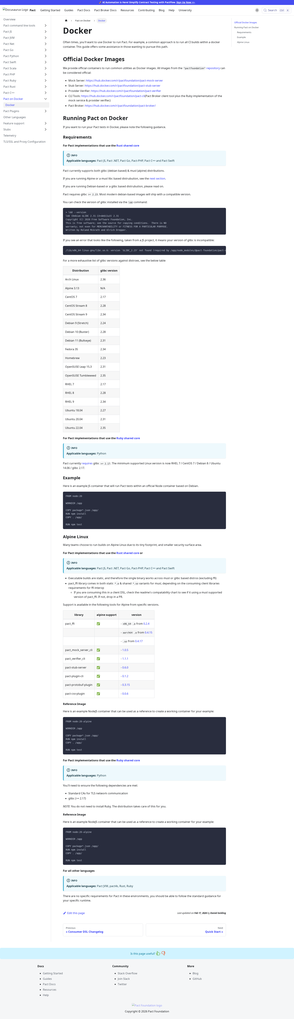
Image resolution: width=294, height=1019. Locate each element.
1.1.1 (125, 658)
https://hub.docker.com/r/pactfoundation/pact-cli (113, 96)
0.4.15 (148, 632)
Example (241, 37)
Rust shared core (127, 145)
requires (87, 463)
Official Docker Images (245, 22)
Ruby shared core (128, 438)
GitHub (197, 979)
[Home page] (66, 20)
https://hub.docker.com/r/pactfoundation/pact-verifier (126, 91)
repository (213, 68)
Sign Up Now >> (185, 2)
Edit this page (76, 913)
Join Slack (124, 979)
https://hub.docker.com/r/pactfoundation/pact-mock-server (124, 80)
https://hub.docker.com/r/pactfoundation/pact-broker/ (120, 106)
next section (157, 178)
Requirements (244, 32)
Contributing (146, 10)
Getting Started (50, 10)
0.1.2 (125, 676)
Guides (68, 10)
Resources (127, 10)
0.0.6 (125, 693)
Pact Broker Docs (105, 10)
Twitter (122, 984)
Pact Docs (83, 10)
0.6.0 (125, 667)
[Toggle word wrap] (215, 250)
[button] (25, 25)
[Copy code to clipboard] (222, 212)
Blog (162, 10)
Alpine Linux (243, 42)
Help (172, 10)
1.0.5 (125, 650)
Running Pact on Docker (246, 27)
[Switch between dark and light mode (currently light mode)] (257, 10)
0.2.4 (146, 623)
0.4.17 (139, 641)
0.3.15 (126, 685)
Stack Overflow (127, 973)
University (185, 10)
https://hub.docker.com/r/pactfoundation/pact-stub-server (122, 85)
